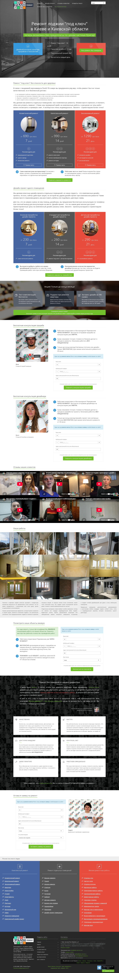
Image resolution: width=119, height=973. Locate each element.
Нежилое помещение (12, 916)
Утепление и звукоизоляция (93, 922)
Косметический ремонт (12, 878)
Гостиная (47, 894)
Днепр (79, 961)
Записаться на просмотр (82, 669)
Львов (78, 962)
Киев (95, 961)
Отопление (88, 912)
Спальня (47, 887)
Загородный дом (10, 909)
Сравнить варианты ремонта (59, 180)
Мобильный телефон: (61, 368)
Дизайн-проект (50, 3)
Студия (7, 894)
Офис (7, 912)
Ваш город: (66, 657)
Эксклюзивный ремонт (12, 884)
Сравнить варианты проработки (59, 275)
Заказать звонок (108, 971)
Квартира (8, 887)
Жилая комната (49, 884)
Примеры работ (77, 3)
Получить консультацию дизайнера (78, 458)
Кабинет (47, 897)
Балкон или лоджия (51, 903)
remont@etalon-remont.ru (82, 956)
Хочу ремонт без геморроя (91, 50)
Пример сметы (29, 165)
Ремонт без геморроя (44, 6)
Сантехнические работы (92, 894)
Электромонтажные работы (93, 890)
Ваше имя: (58, 361)
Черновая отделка (90, 900)
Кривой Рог (100, 961)
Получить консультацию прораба (78, 387)
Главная (39, 942)
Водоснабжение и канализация (94, 916)
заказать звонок (70, 952)
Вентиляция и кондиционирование (96, 919)
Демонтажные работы (91, 897)
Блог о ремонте (41, 959)
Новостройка (9, 890)
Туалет (46, 881)
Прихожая (47, 909)
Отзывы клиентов (63, 3)
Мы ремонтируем (60, 6)
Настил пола (88, 881)
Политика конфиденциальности (21, 968)
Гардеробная (48, 906)
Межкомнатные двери (91, 906)
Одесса (83, 962)
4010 (67, 968)
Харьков (88, 962)
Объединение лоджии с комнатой (95, 903)
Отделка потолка (90, 884)
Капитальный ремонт (12, 881)
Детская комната (50, 900)
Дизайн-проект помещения (53, 912)
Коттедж (7, 906)
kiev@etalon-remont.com (76, 950)
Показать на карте (65, 947)
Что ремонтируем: (23, 834)
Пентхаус (8, 903)
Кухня (46, 890)
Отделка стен (88, 878)
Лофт (6, 900)
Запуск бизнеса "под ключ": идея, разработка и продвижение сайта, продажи (59, 967)
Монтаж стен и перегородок (93, 909)
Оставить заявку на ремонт (41, 847)
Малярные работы (90, 887)
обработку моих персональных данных (88, 384)
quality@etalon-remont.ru (80, 954)
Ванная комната (49, 878)
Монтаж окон (88, 925)
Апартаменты (9, 897)
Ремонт (39, 3)
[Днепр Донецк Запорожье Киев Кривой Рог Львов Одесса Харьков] (98, 3)
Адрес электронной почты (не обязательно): (67, 375)
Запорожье (90, 961)
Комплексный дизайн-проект (14, 919)
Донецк (84, 961)
